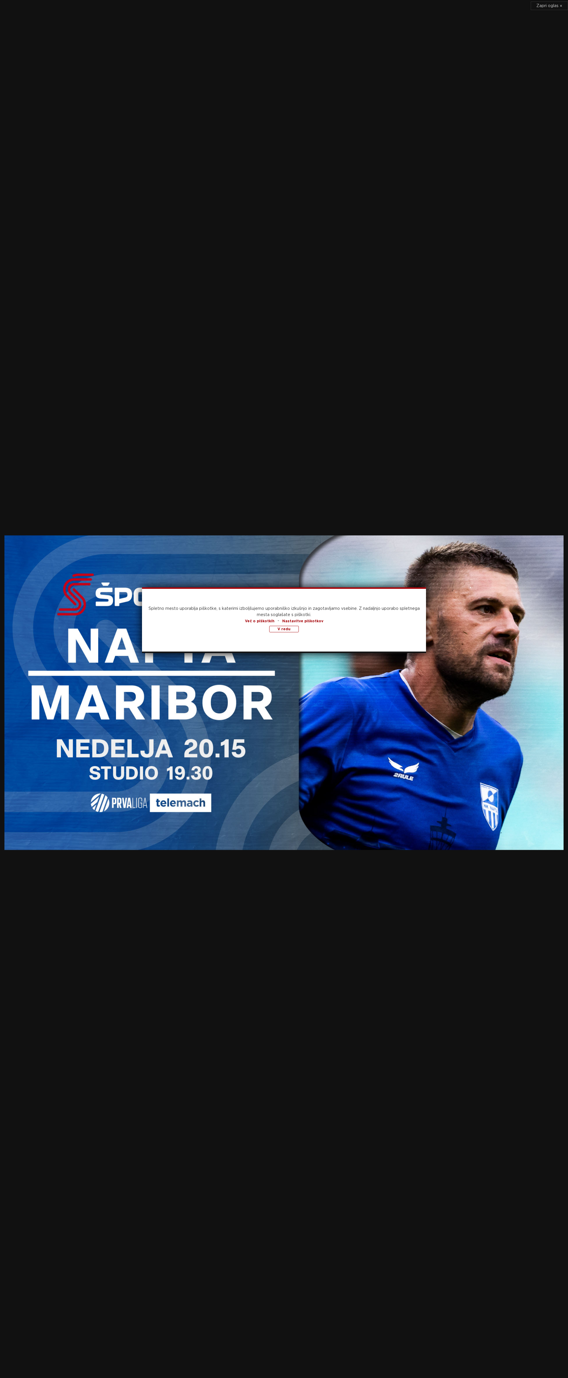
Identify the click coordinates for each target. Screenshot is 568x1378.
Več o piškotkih (260, 621)
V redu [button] (284, 629)
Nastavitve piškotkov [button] (302, 621)
